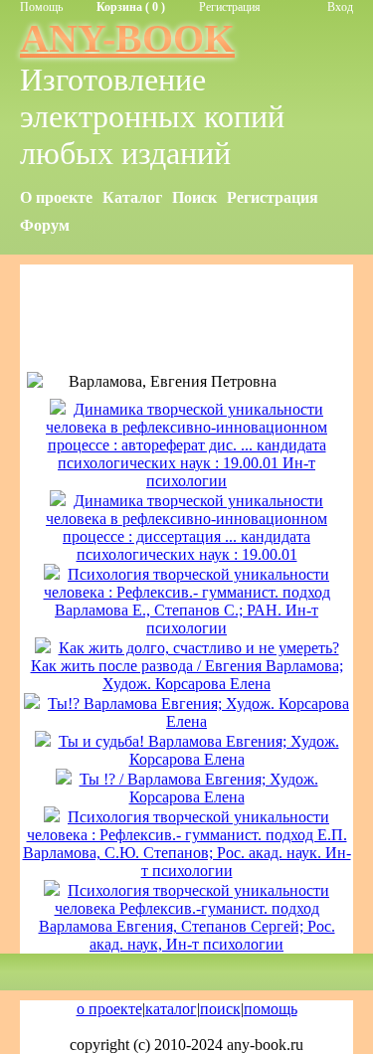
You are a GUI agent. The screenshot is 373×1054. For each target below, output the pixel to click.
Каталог (132, 197)
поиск (220, 1008)
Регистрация (230, 7)
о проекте (109, 1008)
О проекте (56, 197)
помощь (270, 1008)
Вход (340, 7)
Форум (45, 225)
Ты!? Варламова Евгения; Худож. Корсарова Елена (198, 712)
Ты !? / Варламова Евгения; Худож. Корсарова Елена (199, 788)
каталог (171, 1008)
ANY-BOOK (127, 38)
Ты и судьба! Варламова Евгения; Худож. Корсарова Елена (199, 750)
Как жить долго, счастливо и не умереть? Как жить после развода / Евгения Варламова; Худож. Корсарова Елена (187, 665)
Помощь (41, 7)
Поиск (194, 197)
